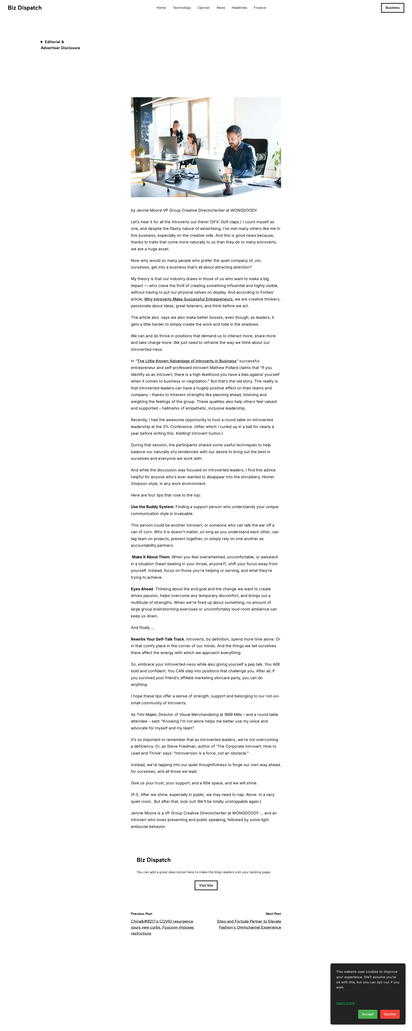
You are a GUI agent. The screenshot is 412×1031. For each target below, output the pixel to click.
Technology (182, 8)
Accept (368, 1014)
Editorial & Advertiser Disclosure (60, 44)
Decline (390, 1014)
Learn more (345, 1003)
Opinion (204, 8)
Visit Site (206, 885)
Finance (260, 8)
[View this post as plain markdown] (270, 71)
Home (161, 8)
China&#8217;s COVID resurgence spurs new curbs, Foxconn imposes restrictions (162, 927)
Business (393, 8)
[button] (276, 71)
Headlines (239, 8)
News (221, 8)
